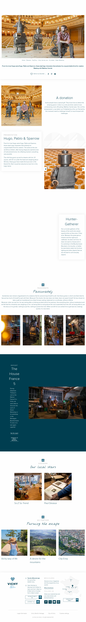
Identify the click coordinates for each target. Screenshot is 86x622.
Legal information (22, 613)
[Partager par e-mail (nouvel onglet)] (55, 74)
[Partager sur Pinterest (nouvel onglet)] (51, 74)
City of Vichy (51, 613)
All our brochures (48, 588)
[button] (37, 74)
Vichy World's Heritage (37, 613)
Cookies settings (64, 613)
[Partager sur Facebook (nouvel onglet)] (48, 74)
